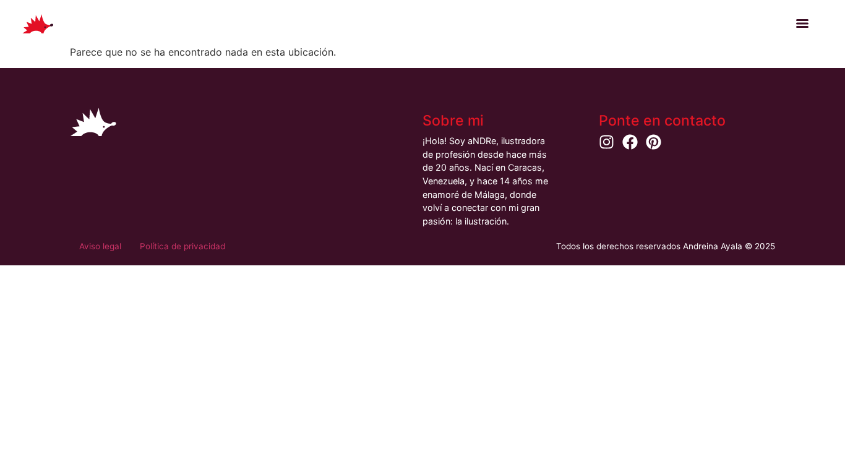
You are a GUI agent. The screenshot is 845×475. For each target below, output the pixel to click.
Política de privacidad (182, 246)
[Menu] (802, 23)
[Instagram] (606, 142)
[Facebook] (630, 142)
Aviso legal (100, 246)
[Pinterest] (653, 142)
